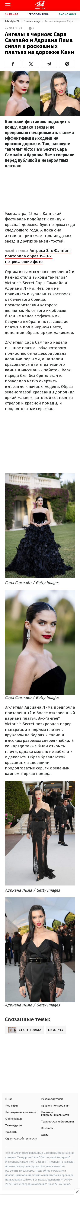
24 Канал (11, 14)
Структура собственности (21, 1138)
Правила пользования (55, 1105)
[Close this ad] (77, 1192)
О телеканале (13, 1118)
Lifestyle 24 (12, 21)
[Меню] (7, 5)
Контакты (47, 1128)
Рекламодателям (52, 1099)
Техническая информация (57, 1121)
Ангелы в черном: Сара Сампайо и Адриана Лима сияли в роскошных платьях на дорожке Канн (60, 21)
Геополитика (39, 14)
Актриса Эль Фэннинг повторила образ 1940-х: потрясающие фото (38, 256)
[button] (13, 64)
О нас (8, 1099)
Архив (44, 1134)
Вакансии (11, 1132)
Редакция (11, 1105)
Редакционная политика (20, 1112)
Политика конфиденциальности (55, 1114)
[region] (40, 1206)
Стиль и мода (32, 21)
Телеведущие (13, 1125)
